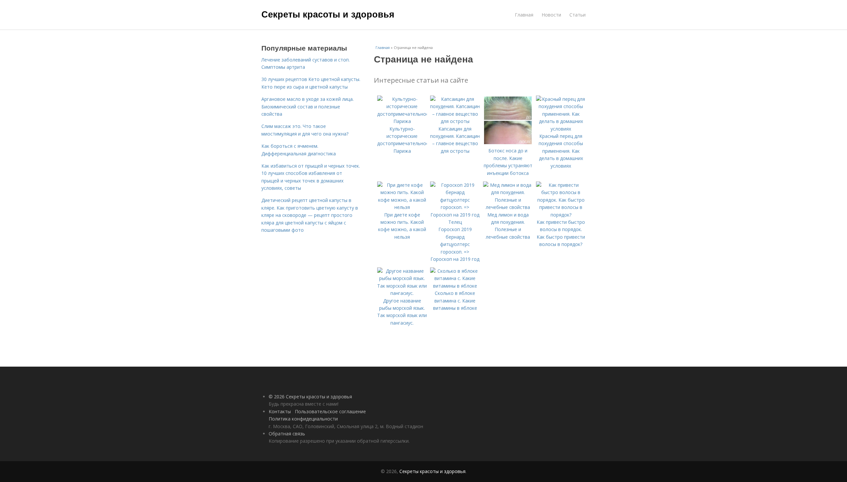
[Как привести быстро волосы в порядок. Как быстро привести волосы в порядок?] (561, 215)
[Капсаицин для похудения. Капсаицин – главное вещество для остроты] (455, 121)
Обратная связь (287, 433)
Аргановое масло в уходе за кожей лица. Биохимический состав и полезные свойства (307, 106)
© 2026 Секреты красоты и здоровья (310, 396)
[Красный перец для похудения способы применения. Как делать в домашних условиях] (561, 129)
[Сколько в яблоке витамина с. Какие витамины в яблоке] (455, 286)
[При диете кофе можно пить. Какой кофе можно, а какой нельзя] (402, 207)
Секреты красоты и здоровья (327, 14)
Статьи (577, 15)
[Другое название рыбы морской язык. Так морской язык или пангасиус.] (402, 293)
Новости (551, 15)
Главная (524, 15)
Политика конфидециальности (303, 419)
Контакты (280, 411)
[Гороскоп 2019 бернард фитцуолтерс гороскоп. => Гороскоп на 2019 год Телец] (455, 222)
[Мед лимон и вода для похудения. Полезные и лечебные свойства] (508, 207)
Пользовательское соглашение (330, 411)
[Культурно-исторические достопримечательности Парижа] (402, 121)
